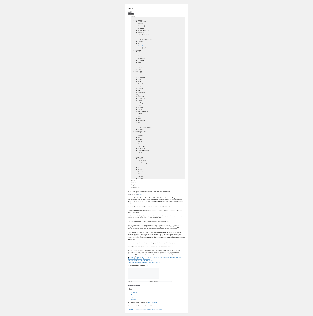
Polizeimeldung (176, 257)
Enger (139, 53)
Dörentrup (140, 107)
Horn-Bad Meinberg (143, 111)
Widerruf (133, 299)
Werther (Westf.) (142, 48)
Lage (139, 116)
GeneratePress (152, 302)
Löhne (139, 62)
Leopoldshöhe (141, 120)
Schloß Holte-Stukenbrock (145, 39)
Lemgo (139, 118)
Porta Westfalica (142, 148)
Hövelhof (140, 171)
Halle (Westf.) (141, 26)
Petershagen (141, 146)
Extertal (140, 109)
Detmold (140, 105)
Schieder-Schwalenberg (144, 127)
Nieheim (140, 86)
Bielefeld (136, 18)
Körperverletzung (165, 257)
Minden (140, 144)
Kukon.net (130, 8)
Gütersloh (140, 23)
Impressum (134, 292)
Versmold (140, 45)
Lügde (139, 122)
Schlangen (140, 129)
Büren (139, 167)
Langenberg (141, 32)
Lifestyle (133, 182)
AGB (132, 297)
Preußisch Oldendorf (143, 150)
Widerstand (146, 259)
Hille (139, 137)
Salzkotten (140, 178)
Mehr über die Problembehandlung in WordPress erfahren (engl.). (145, 309)
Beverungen (141, 75)
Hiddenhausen (141, 58)
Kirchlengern (141, 60)
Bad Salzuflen (141, 98)
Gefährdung (155, 257)
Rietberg (140, 37)
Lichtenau (140, 174)
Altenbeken (141, 158)
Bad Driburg (141, 72)
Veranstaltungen (135, 187)
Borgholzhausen (142, 21)
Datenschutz (134, 295)
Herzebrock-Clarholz (143, 30)
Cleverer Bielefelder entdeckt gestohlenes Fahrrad (144, 262)
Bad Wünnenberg (142, 163)
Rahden (140, 152)
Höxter (139, 81)
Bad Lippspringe (142, 160)
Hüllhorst (140, 139)
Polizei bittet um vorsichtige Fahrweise (141, 260)
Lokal (132, 16)
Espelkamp (141, 135)
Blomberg (140, 103)
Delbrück (140, 169)
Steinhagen (141, 41)
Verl (139, 43)
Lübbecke (140, 141)
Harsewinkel (141, 28)
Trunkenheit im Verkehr (135, 259)
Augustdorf (141, 96)
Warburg (140, 90)
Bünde (139, 51)
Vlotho (139, 69)
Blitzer (133, 180)
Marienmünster (142, 83)
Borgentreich (141, 77)
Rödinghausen (141, 64)
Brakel (139, 79)
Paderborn (140, 176)
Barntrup (140, 100)
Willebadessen (141, 92)
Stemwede (140, 155)
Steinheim (140, 88)
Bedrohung (140, 257)
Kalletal (140, 114)
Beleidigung (147, 257)
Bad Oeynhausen (142, 133)
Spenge (140, 67)
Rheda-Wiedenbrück (143, 34)
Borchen (140, 165)
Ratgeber (133, 185)
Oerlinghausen (141, 125)
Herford (140, 56)
